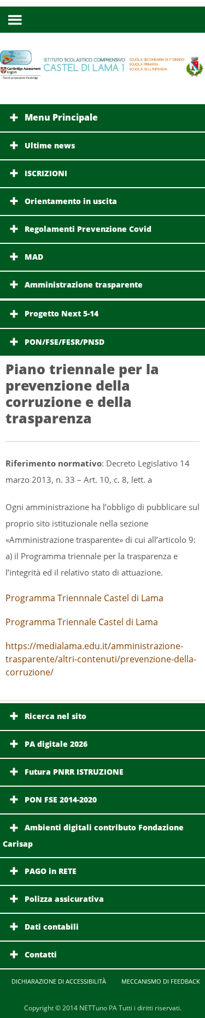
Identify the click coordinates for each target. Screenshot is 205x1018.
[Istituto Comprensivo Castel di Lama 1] (102, 74)
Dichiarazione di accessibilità (58, 981)
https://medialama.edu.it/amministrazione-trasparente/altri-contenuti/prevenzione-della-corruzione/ (100, 659)
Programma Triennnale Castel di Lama (84, 598)
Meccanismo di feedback (160, 981)
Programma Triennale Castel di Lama (81, 622)
